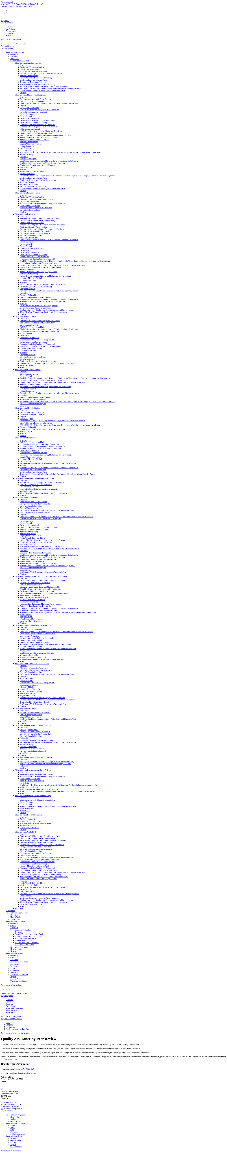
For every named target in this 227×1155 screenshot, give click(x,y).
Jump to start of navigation (11, 39)
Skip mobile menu (8, 46)
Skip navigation (7, 23)
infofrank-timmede (9, 1102)
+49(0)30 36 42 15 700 (15, 1104)
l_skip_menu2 (6, 989)
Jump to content (7, 2)
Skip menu (5, 21)
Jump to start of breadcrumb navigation (15, 1033)
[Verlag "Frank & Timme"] (22, 4)
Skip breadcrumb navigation (11, 1019)
